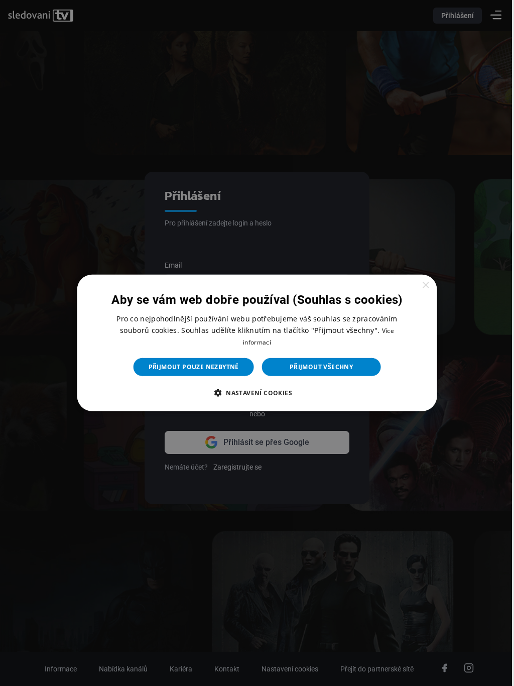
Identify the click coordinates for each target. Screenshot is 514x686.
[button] (253, 393)
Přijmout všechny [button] (317, 367)
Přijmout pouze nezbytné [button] (190, 367)
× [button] (419, 285)
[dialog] (253, 343)
